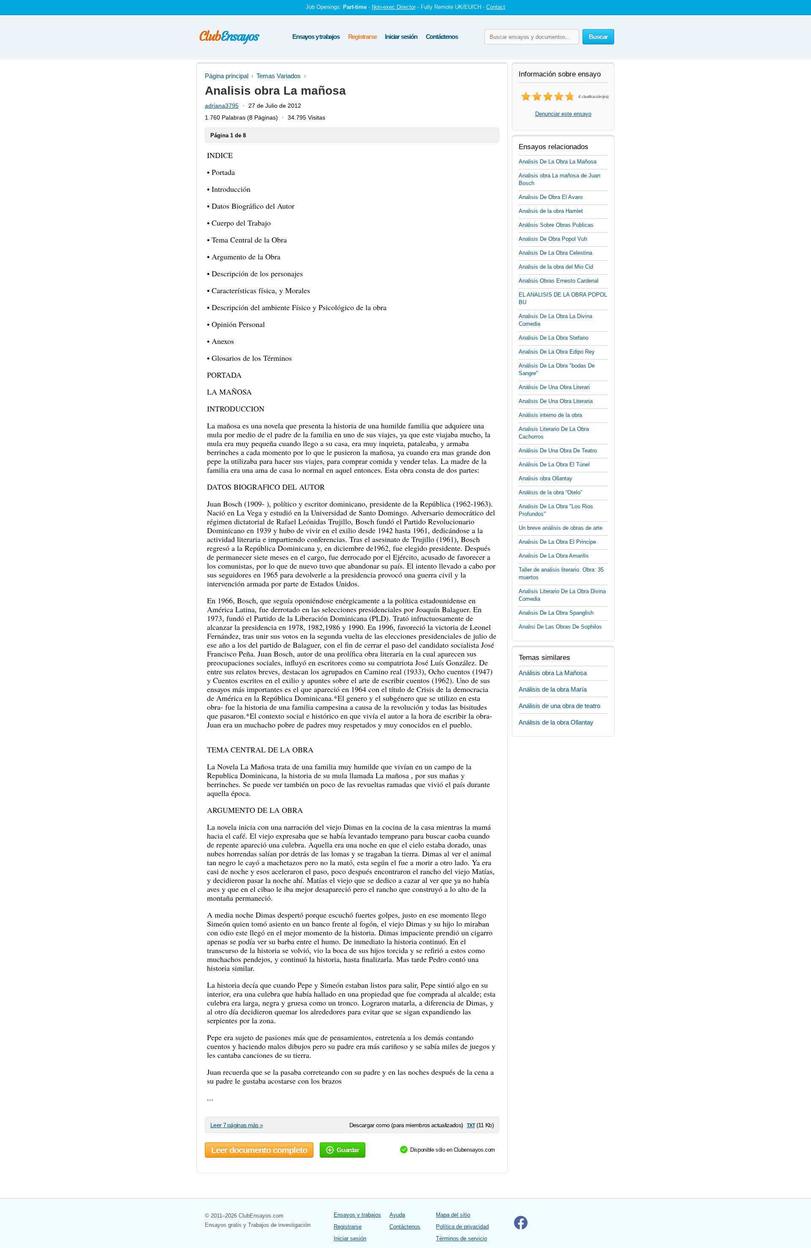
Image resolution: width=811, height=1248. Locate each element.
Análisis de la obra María (553, 689)
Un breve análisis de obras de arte (560, 528)
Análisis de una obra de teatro (559, 705)
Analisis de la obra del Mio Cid (556, 267)
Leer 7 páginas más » (236, 1125)
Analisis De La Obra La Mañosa (557, 161)
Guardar (348, 1149)
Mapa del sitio (453, 1215)
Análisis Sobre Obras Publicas (556, 225)
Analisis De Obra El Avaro (550, 197)
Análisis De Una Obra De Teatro (558, 450)
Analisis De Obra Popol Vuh (553, 239)
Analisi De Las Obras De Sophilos (560, 627)
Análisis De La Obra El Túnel (554, 464)
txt (471, 1125)
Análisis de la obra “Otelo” (550, 492)
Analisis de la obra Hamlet (551, 211)
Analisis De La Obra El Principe (557, 542)
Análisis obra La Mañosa (553, 672)
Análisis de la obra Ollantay (556, 722)
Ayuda (397, 1215)
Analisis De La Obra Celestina (555, 253)
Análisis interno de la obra (550, 415)
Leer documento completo (259, 1150)
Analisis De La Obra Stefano (553, 338)
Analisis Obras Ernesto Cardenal (559, 281)
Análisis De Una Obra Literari (554, 387)
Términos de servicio (461, 1238)
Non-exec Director (394, 7)
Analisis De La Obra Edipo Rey (557, 352)
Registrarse (362, 36)
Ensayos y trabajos (315, 36)
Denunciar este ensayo (563, 114)
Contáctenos (442, 36)
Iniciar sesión (401, 36)
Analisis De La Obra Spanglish (556, 613)
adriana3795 (222, 105)
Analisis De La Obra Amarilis (554, 556)
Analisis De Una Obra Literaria (556, 401)
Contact (495, 7)
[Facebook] (521, 1227)
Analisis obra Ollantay (545, 478)
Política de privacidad (462, 1226)
